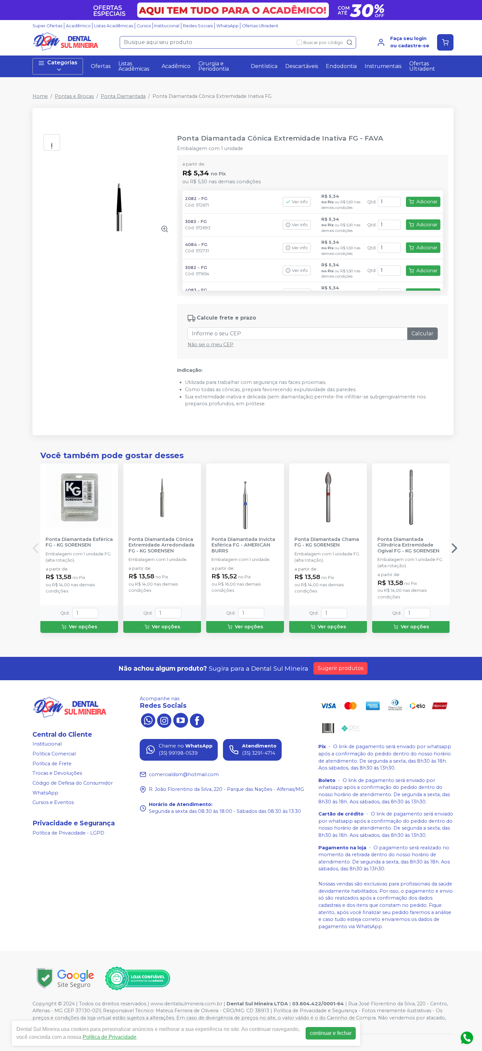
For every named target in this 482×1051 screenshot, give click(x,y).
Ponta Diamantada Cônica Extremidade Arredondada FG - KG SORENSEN (161, 545)
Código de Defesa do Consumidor (72, 783)
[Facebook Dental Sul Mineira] (197, 720)
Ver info (300, 201)
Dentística (264, 66)
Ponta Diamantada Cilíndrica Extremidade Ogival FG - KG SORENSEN (408, 545)
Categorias (62, 62)
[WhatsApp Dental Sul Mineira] (148, 720)
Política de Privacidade (109, 1037)
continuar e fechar (330, 1033)
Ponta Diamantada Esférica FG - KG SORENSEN (79, 542)
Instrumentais (383, 66)
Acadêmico (78, 25)
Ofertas (100, 66)
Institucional (166, 25)
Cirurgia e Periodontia (213, 66)
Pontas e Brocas (74, 96)
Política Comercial (54, 754)
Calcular (422, 333)
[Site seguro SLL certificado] (65, 978)
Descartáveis (301, 66)
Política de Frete (51, 764)
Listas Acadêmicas (113, 25)
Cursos (144, 25)
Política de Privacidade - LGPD (68, 833)
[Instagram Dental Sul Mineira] (164, 720)
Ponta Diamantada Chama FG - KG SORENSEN (326, 542)
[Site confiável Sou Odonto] (137, 978)
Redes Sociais (198, 25)
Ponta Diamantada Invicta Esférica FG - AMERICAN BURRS (243, 545)
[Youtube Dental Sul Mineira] (180, 720)
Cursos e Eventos (53, 802)
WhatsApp (227, 25)
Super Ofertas (47, 25)
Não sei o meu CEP (210, 344)
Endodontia (341, 66)
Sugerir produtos (340, 668)
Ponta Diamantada (123, 96)
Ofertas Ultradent (260, 25)
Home (40, 96)
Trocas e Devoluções (57, 773)
